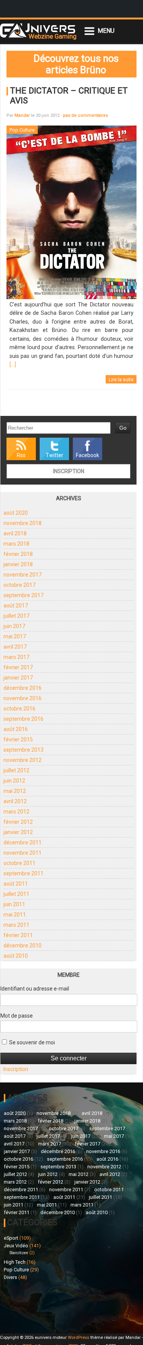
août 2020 (15, 513)
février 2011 (18, 935)
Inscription (68, 471)
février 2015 (18, 739)
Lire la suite (121, 379)
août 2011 (15, 884)
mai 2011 (14, 915)
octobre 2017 (19, 585)
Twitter (54, 455)
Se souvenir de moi (31, 1042)
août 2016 (15, 729)
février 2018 (18, 554)
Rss (21, 455)
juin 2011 (14, 904)
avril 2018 (15, 533)
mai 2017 (14, 636)
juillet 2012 (16, 770)
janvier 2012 (18, 832)
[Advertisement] (38, 1306)
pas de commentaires (85, 115)
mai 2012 (14, 791)
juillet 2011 (16, 894)
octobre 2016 (19, 709)
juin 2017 (14, 626)
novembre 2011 (22, 853)
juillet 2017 (16, 616)
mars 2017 (16, 657)
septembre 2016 (23, 719)
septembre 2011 (23, 873)
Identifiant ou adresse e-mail (34, 989)
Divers (10, 1277)
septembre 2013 (23, 750)
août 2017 (15, 605)
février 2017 (18, 667)
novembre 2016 (22, 698)
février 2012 (18, 822)
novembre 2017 (22, 575)
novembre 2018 (22, 523)
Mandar (22, 115)
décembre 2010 (22, 945)
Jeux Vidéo (16, 1245)
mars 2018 (16, 544)
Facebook (87, 455)
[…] (13, 364)
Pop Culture (16, 1270)
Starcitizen (19, 1252)
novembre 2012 (22, 760)
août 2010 (15, 956)
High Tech (15, 1262)
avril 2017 (15, 647)
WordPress (78, 1337)
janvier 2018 (18, 564)
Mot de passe (16, 1016)
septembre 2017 (23, 595)
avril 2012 (15, 801)
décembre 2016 (22, 688)
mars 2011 (16, 925)
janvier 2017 (18, 678)
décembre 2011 (22, 842)
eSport (11, 1238)
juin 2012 (14, 781)
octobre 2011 (19, 863)
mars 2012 (16, 812)
